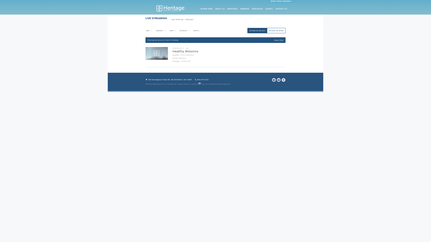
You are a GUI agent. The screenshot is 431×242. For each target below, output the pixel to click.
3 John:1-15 (185, 61)
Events (269, 9)
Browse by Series (276, 31)
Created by (194, 84)
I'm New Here (206, 9)
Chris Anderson (187, 55)
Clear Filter (279, 40)
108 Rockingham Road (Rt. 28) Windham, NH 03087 (170, 80)
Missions (182, 58)
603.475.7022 (203, 80)
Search (196, 31)
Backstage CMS (225, 84)
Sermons (244, 9)
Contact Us (281, 9)
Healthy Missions (185, 51)
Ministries (232, 9)
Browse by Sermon (257, 31)
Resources (257, 9)
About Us (220, 9)
